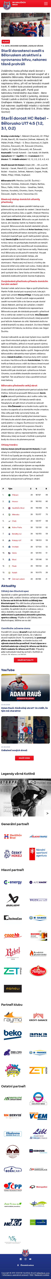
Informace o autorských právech (15, 1275)
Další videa (24, 758)
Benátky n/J (16, 534)
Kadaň (14, 572)
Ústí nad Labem (18, 579)
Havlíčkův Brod (18, 508)
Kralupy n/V (16, 540)
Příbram (15, 495)
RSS (31, 1275)
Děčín (14, 553)
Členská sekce (27, 1265)
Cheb (14, 521)
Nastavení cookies (42, 1275)
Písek (14, 566)
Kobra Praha (17, 527)
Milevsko (15, 514)
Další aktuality (25, 660)
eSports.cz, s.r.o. (43, 1273)
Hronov (15, 501)
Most (14, 559)
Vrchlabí (15, 547)
